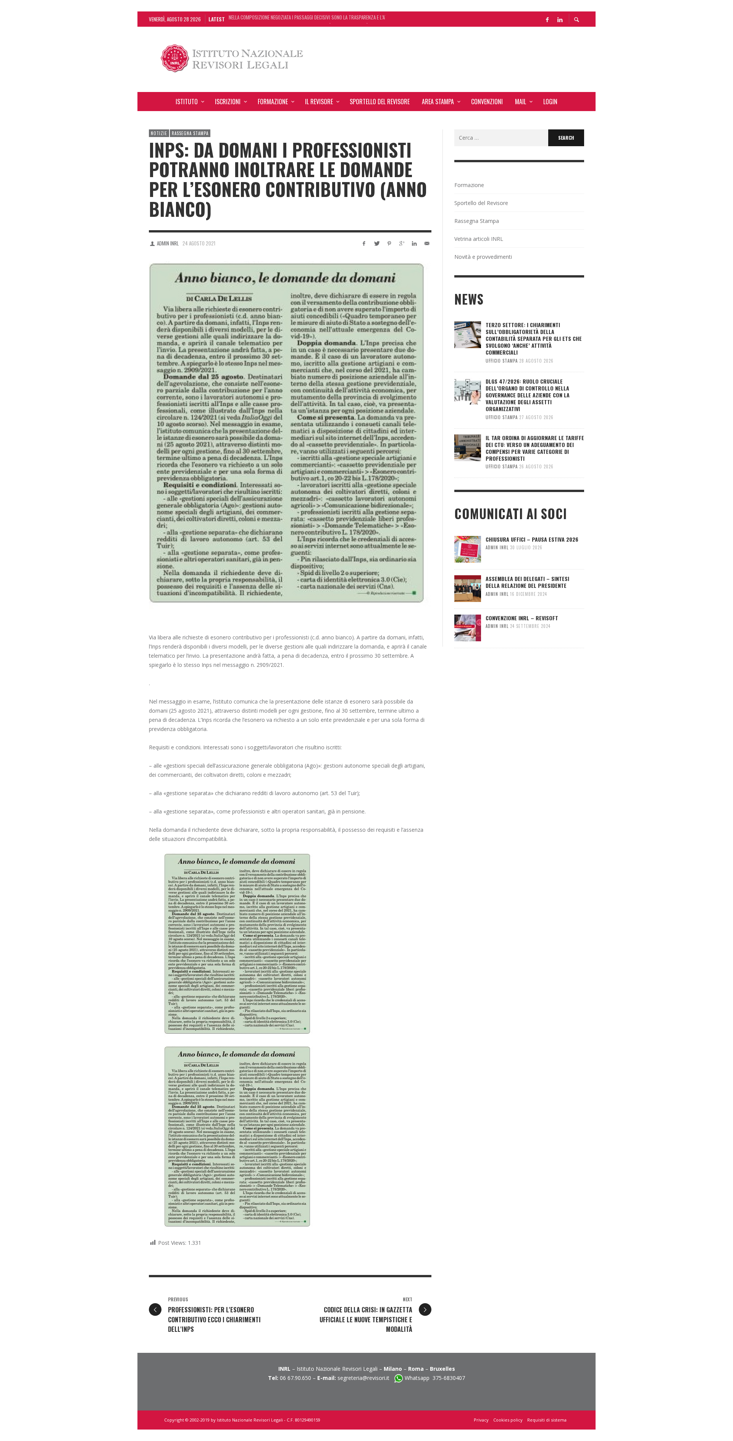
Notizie (159, 133)
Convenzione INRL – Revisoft (522, 618)
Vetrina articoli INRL (478, 238)
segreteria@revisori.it (365, 1377)
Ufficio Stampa (502, 361)
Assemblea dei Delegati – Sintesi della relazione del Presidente (527, 581)
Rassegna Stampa (190, 133)
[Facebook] (547, 19)
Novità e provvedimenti (483, 256)
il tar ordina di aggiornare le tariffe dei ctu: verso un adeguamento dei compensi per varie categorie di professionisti (535, 448)
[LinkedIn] (559, 19)
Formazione (469, 185)
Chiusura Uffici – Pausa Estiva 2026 (532, 539)
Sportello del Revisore (481, 203)
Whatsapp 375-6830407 (435, 1377)
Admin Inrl (168, 243)
